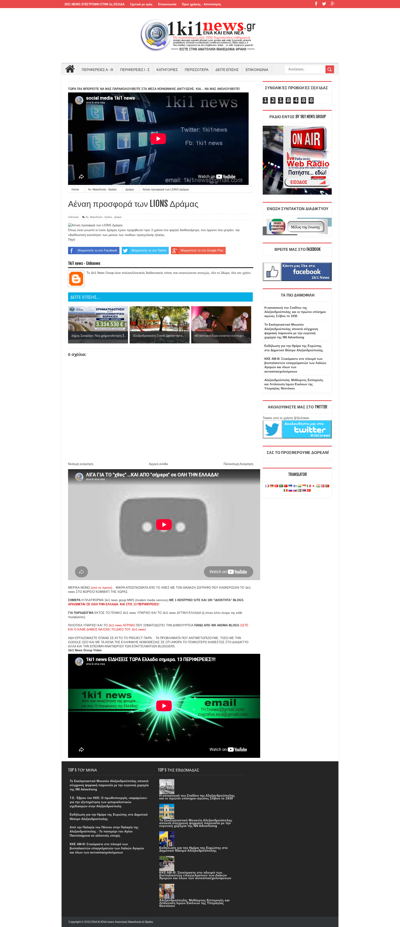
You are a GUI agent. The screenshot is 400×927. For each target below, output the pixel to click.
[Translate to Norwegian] (323, 486)
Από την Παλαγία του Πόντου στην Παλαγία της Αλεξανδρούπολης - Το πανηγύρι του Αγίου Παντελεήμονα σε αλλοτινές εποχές (104, 831)
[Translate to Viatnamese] (309, 490)
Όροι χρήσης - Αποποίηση (201, 4)
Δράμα (117, 217)
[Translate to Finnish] (295, 486)
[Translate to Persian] (318, 486)
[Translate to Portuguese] (327, 486)
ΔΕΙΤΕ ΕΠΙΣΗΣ (227, 69)
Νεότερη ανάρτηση (80, 464)
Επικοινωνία (167, 4)
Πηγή (71, 239)
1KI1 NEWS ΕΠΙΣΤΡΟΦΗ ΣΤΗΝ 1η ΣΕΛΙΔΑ (94, 4)
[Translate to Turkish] (276, 486)
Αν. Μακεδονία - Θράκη (99, 217)
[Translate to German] (272, 486)
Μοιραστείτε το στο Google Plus (202, 250)
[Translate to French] (267, 486)
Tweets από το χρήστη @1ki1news (286, 418)
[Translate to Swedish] (299, 490)
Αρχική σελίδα (158, 464)
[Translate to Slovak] (295, 490)
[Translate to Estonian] (290, 486)
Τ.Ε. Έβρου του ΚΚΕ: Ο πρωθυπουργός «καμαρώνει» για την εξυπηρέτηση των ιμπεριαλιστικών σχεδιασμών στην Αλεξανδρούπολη (108, 802)
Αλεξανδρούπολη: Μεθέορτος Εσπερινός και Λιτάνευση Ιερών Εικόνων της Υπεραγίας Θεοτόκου (293, 384)
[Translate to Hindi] (299, 486)
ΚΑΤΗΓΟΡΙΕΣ (167, 69)
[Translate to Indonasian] (304, 486)
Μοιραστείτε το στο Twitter (148, 250)
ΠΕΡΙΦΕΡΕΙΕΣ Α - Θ (97, 69)
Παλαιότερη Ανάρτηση (238, 464)
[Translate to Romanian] (286, 490)
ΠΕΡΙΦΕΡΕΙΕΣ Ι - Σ (135, 69)
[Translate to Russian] (290, 490)
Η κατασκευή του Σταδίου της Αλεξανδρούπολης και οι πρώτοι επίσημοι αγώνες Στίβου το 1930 (295, 312)
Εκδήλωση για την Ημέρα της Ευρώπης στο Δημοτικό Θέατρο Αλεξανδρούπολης (193, 849)
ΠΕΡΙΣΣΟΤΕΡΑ (197, 69)
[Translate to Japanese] (313, 486)
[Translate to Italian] (309, 486)
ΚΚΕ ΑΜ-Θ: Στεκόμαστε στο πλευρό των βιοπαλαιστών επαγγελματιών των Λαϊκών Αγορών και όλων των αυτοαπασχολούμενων (107, 848)
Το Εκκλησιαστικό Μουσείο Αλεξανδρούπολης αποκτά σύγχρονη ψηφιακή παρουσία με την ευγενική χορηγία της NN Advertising (109, 785)
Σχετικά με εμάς (141, 4)
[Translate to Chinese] (286, 486)
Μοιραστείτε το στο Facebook (97, 250)
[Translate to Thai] (304, 490)
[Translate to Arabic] (281, 486)
